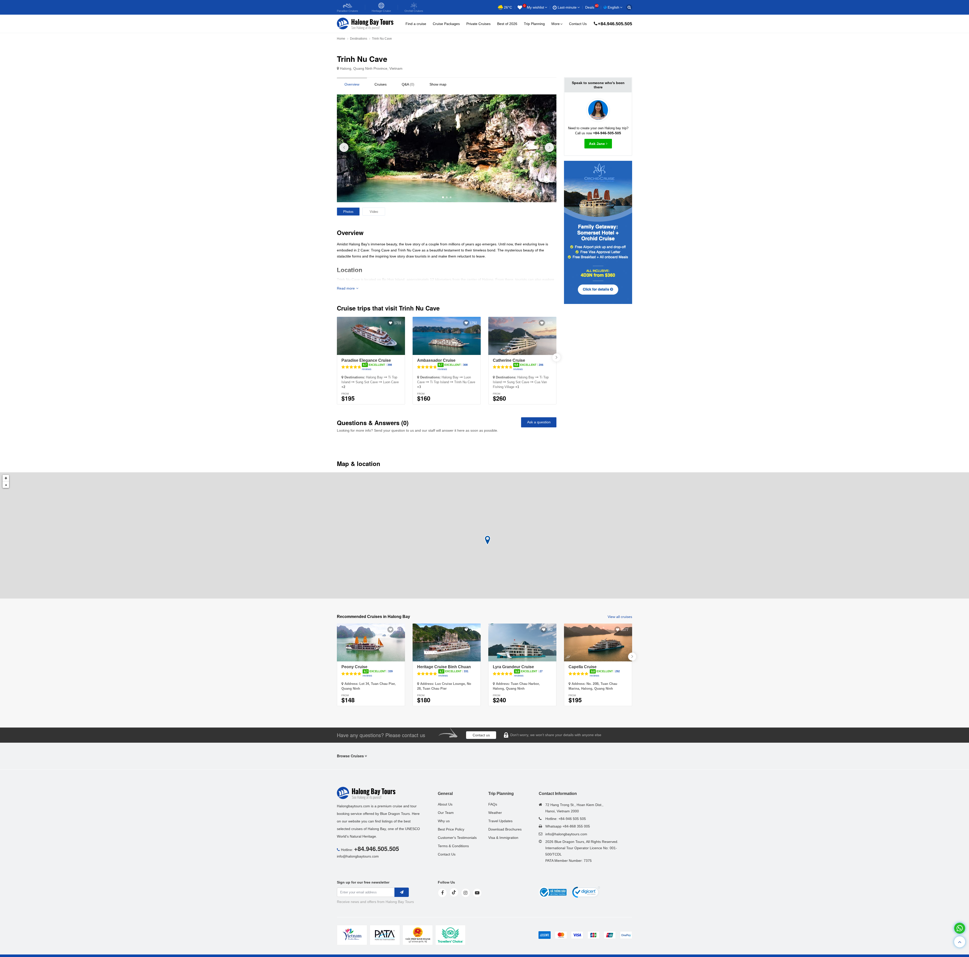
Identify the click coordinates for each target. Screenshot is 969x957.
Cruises (380, 84)
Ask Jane (597, 144)
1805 (549, 323)
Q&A (408, 84)
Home (341, 38)
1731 (397, 323)
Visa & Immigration (503, 838)
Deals (591, 7)
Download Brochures (505, 829)
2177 (624, 630)
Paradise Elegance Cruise (366, 360)
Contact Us (578, 24)
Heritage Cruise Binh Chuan (444, 667)
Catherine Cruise (509, 360)
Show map (437, 84)
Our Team (446, 813)
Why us (444, 821)
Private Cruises (478, 24)
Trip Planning (534, 24)
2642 (473, 630)
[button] (549, 147)
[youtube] (477, 892)
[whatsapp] (959, 928)
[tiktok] (454, 892)
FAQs (492, 804)
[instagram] (465, 892)
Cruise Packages (446, 24)
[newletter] (401, 892)
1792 (473, 323)
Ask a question (539, 422)
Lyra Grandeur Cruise (513, 667)
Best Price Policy (451, 829)
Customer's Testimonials (457, 838)
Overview (351, 84)
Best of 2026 (507, 24)
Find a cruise (416, 24)
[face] (442, 892)
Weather (495, 813)
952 (550, 630)
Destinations (358, 38)
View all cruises (620, 617)
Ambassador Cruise (436, 360)
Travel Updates (500, 821)
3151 (397, 630)
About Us (445, 804)
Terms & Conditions (453, 846)
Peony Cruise (354, 667)
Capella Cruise (583, 667)
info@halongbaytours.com (358, 856)
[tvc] (450, 935)
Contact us (481, 735)
